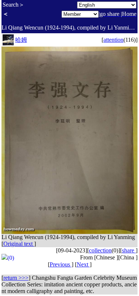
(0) (10, 258)
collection (100, 250)
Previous (61, 264)
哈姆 (21, 40)
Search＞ (13, 4)
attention (113, 40)
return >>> (16, 278)
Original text (18, 244)
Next (83, 264)
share (129, 250)
